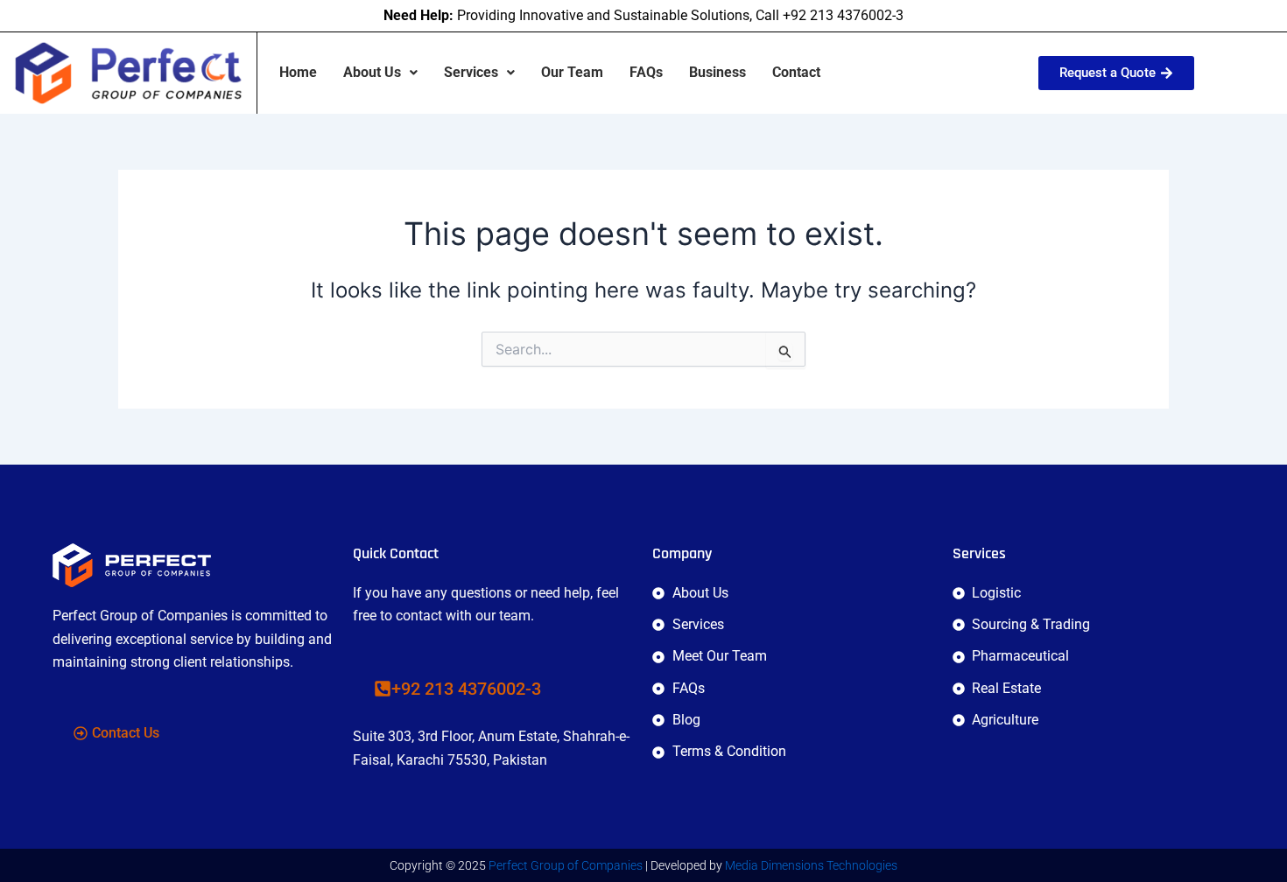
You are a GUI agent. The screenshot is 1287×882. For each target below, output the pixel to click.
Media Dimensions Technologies (811, 865)
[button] (380, 72)
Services (471, 72)
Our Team (572, 72)
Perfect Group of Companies (566, 865)
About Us (372, 72)
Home (298, 72)
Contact (796, 72)
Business (717, 72)
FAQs (646, 72)
